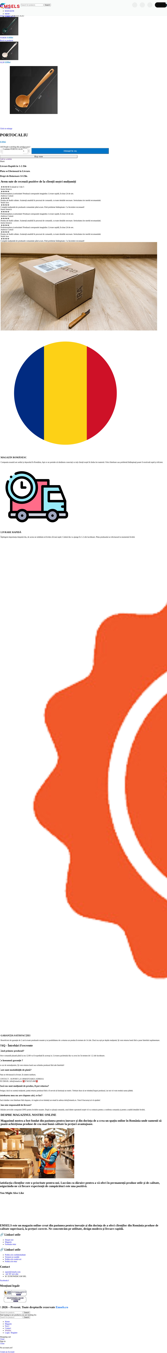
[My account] (150, 4)
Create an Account (7, 1352)
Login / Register (11, 1333)
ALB (2, 62)
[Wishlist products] (142, 4)
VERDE (3, 38)
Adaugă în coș (70, 151)
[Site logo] (10, 10)
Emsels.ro (62, 1307)
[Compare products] (135, 4)
